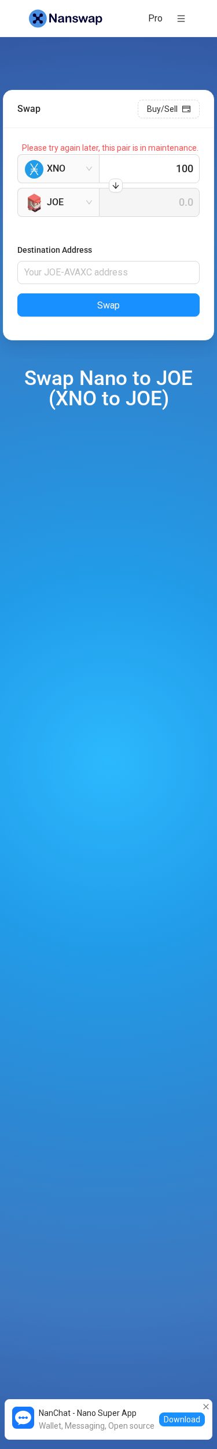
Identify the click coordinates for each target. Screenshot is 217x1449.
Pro (155, 18)
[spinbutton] (149, 169)
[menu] (145, 18)
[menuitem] (155, 18)
